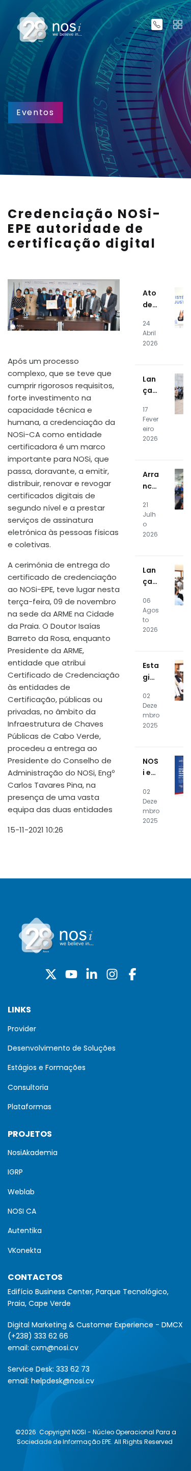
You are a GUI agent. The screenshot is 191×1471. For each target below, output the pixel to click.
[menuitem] (95, 1028)
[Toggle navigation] (178, 24)
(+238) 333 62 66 (38, 1336)
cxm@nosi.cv (54, 1348)
